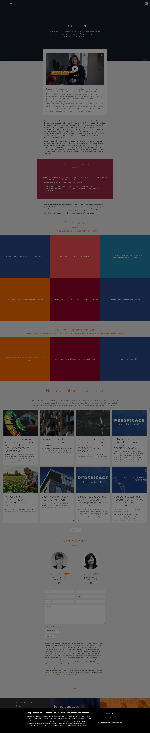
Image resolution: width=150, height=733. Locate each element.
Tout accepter (109, 713)
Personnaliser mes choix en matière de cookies (110, 722)
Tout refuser (110, 718)
